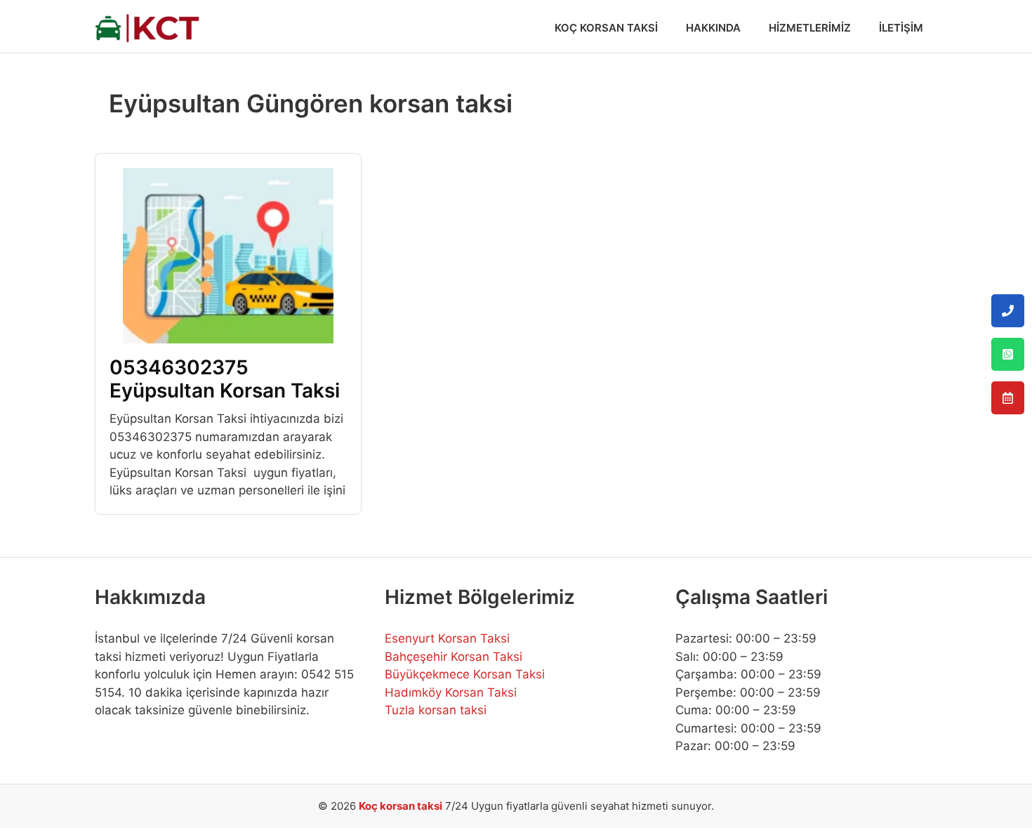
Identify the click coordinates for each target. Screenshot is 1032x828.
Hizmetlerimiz (810, 27)
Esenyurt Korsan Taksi (447, 638)
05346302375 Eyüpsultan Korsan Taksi (225, 379)
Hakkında (713, 27)
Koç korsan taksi (400, 806)
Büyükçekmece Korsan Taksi (465, 674)
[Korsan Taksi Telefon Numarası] (1007, 310)
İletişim (901, 27)
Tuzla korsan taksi (436, 710)
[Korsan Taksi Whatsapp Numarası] (1007, 354)
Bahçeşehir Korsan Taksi (453, 657)
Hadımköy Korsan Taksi (451, 692)
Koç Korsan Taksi (606, 27)
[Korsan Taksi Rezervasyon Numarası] (1007, 397)
